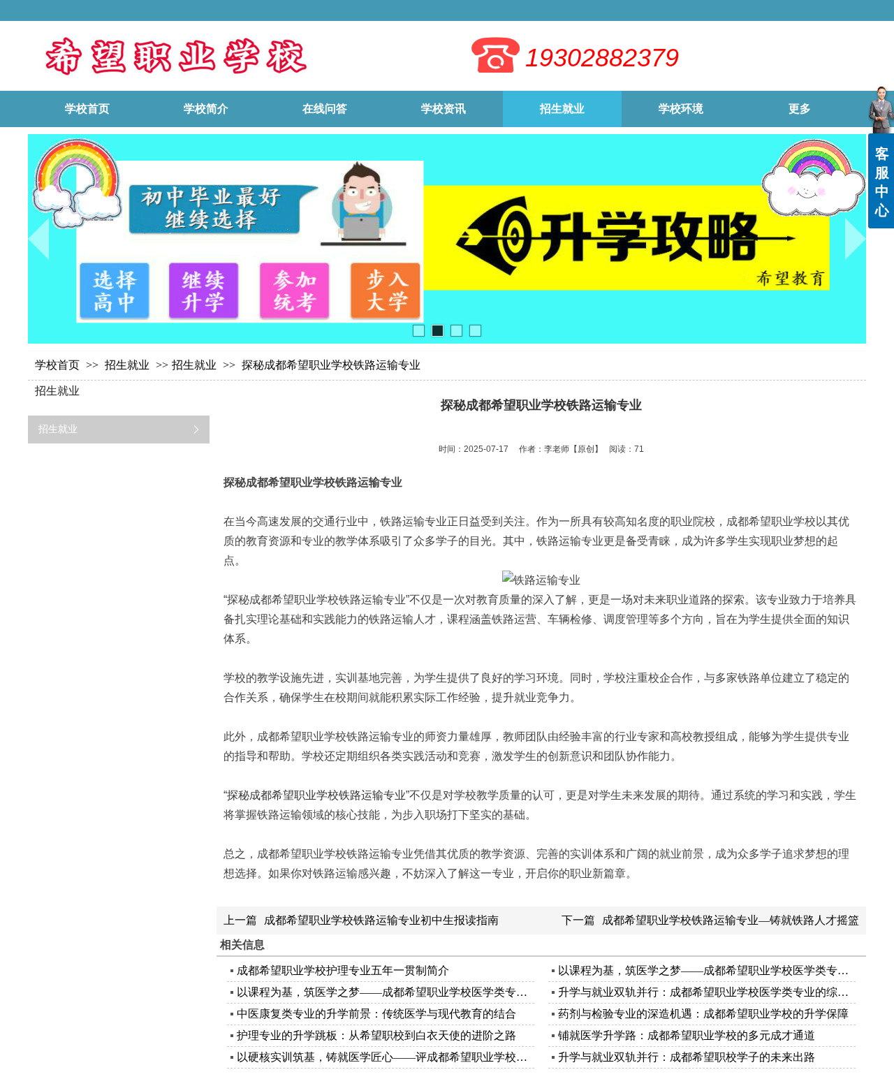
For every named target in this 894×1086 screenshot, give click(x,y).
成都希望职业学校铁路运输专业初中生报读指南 (381, 920)
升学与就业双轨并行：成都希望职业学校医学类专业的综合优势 (705, 992)
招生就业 (128, 365)
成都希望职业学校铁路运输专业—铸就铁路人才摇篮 (730, 920)
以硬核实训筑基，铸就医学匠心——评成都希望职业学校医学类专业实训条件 (384, 1057)
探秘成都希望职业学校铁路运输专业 (316, 795)
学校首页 (57, 365)
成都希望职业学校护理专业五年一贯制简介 (343, 970)
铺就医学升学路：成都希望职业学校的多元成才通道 (686, 1035)
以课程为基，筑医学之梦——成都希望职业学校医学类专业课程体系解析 (705, 970)
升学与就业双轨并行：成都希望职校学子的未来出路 (686, 1057)
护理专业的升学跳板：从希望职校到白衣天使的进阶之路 (376, 1035)
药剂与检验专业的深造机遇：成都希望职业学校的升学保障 (703, 1014)
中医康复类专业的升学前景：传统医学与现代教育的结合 (376, 1014)
